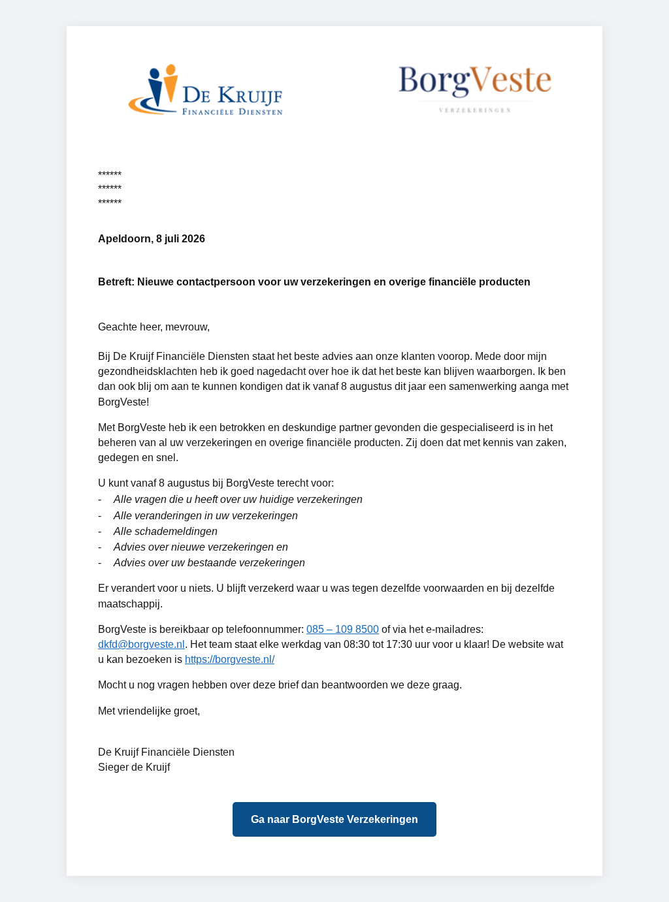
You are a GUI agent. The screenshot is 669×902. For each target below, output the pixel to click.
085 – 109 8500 (342, 629)
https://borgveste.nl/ (229, 659)
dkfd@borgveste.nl (141, 644)
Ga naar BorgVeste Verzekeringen (334, 819)
